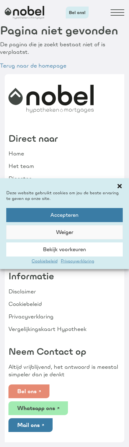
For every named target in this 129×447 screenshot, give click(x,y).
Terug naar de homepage (33, 65)
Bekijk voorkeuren (64, 249)
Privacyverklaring (77, 260)
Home (16, 153)
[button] (119, 186)
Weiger (64, 232)
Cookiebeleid (45, 260)
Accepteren (64, 215)
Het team (21, 166)
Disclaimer (22, 291)
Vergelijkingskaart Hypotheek (47, 329)
